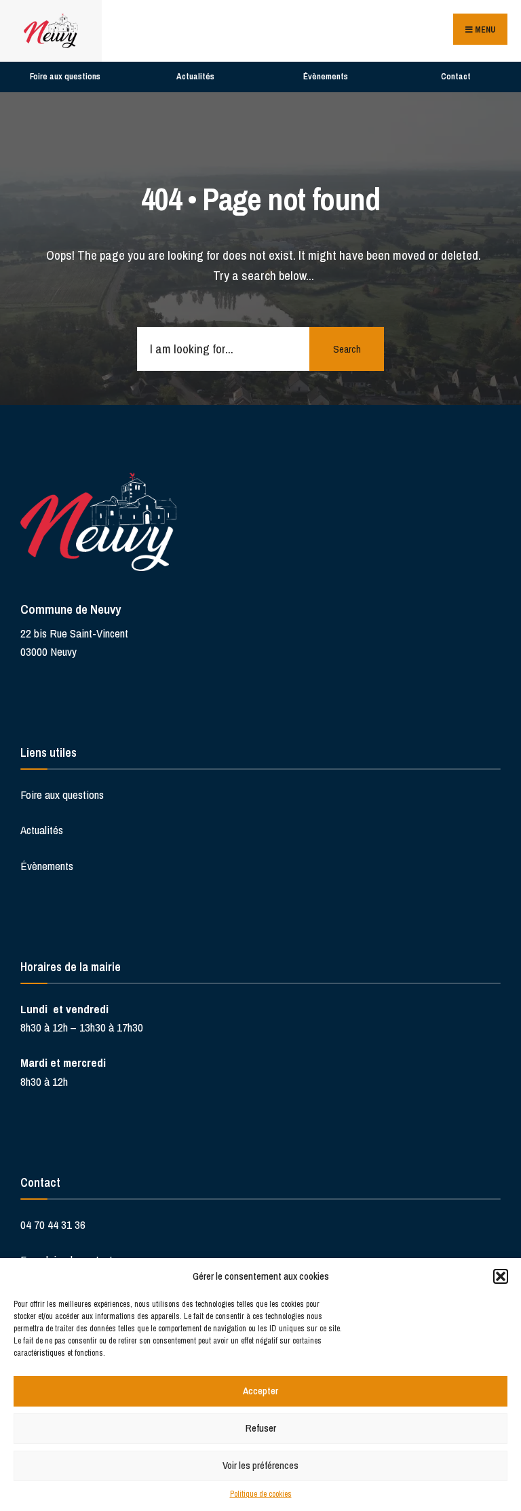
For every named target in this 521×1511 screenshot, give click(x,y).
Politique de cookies (261, 1494)
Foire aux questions (65, 76)
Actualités (195, 76)
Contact (456, 76)
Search (347, 349)
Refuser (261, 1428)
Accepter (260, 1391)
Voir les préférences (260, 1465)
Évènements (325, 76)
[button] (500, 1276)
